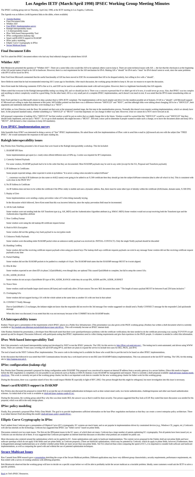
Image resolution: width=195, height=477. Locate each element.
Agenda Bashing (13, 19)
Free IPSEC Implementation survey (21, 26)
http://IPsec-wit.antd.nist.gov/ (129, 345)
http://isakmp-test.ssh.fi (16, 359)
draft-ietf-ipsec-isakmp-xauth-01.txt (59, 393)
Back (3, 473)
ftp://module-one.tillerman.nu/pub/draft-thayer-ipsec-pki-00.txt (38, 327)
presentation (40, 457)
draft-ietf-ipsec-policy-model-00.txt (56, 414)
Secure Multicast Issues (16, 45)
